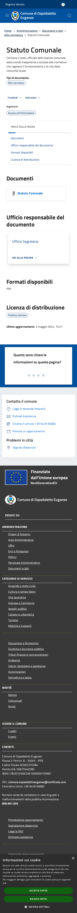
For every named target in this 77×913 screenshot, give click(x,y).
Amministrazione (27, 31)
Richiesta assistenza (20, 837)
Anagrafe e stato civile (21, 586)
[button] (38, 907)
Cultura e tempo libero (21, 591)
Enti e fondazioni (18, 551)
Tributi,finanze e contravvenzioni (28, 654)
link (4, 883)
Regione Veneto (14, 4)
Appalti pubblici (17, 609)
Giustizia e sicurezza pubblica (26, 649)
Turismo (13, 620)
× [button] (73, 858)
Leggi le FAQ (15, 831)
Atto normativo (13, 35)
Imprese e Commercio (21, 603)
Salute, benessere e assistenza (26, 666)
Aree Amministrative (21, 540)
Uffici (11, 545)
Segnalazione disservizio (23, 825)
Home (7, 31)
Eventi (12, 737)
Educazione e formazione (23, 643)
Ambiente (14, 660)
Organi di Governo (19, 534)
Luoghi (12, 731)
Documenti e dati (52, 31)
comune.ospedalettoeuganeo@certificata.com (37, 782)
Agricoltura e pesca (20, 677)
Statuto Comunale (30, 193)
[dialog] (38, 883)
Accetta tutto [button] (38, 890)
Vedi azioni (31, 98)
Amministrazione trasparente (26, 854)
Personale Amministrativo (24, 563)
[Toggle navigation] (7, 15)
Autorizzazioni (17, 672)
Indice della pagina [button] (23, 126)
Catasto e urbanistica (21, 614)
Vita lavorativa (17, 597)
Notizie (12, 695)
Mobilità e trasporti (20, 626)
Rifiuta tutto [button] (38, 899)
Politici (12, 557)
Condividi (13, 98)
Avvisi (12, 706)
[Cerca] (69, 16)
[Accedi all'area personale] (63, 4)
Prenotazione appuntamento (25, 820)
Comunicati (15, 700)
